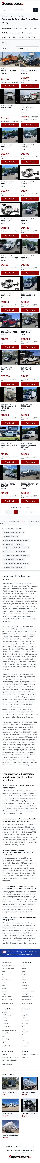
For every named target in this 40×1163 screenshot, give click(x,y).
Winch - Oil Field (7, 999)
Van (23, 966)
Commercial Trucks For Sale (9, 16)
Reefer (24, 977)
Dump (3, 971)
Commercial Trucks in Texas (13, 544)
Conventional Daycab (8, 968)
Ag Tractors (5, 1023)
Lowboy (24, 980)
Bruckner (4, 1054)
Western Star (26, 1043)
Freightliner (25, 1015)
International (25, 1020)
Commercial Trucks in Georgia (14, 559)
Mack (23, 1012)
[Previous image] (2, 59)
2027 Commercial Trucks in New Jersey (16, 556)
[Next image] (18, 59)
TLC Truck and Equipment (9, 1060)
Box (3, 977)
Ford (23, 1026)
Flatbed (24, 968)
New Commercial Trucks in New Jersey (16, 548)
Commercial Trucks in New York (14, 552)
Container (25, 988)
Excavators (5, 1018)
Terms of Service (20, 1153)
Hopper (24, 982)
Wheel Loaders (6, 1015)
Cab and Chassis (7, 980)
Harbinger (25, 1046)
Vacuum (4, 991)
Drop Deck (25, 974)
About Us (9, 1150)
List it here (22, 522)
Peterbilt (24, 1029)
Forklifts (4, 1012)
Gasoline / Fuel (26, 999)
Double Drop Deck (27, 996)
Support (17, 1150)
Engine (4, 1042)
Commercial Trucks (11, 536)
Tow (3, 974)
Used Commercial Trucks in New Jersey (16, 540)
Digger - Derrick (6, 996)
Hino (23, 1040)
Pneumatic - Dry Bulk (28, 991)
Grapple (4, 988)
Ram (23, 1037)
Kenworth (25, 1023)
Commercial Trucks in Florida (13, 532)
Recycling (4, 1020)
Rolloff (4, 982)
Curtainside (25, 985)
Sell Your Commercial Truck (30, 1054)
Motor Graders (6, 1026)
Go (36, 10)
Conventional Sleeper (8, 966)
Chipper (4, 994)
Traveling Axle (26, 994)
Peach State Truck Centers (10, 1057)
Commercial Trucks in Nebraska (14, 567)
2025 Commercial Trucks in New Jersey (16, 563)
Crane (3, 985)
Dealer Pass (25, 1057)
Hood (3, 1036)
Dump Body (5, 1039)
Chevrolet (25, 1032)
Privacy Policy (27, 1150)
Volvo (23, 1018)
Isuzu (23, 1034)
